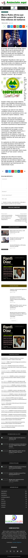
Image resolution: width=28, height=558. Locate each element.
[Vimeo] (17, 551)
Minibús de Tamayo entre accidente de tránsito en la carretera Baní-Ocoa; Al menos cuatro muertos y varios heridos (13, 367)
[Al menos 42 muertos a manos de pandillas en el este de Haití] (5, 240)
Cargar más (13, 320)
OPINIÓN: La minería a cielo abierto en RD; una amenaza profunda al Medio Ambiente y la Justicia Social (13, 372)
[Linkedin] (20, 26)
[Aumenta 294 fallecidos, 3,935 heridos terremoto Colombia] (5, 247)
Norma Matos (4, 414)
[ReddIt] (23, 26)
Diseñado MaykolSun (17, 542)
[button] (2, 8)
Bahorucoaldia (5, 22)
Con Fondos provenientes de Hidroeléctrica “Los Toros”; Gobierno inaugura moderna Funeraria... (17, 445)
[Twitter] (11, 26)
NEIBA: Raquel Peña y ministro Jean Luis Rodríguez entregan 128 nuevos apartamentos (18, 306)
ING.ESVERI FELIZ (4, 358)
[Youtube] (21, 551)
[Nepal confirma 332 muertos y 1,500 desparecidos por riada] (5, 233)
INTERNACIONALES (5, 242)
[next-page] (4, 252)
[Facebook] (8, 26)
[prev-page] (2, 252)
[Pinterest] (14, 26)
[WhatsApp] (17, 26)
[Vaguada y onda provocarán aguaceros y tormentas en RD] (5, 291)
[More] (24, 171)
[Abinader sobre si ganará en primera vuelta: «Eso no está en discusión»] (4, 481)
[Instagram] (10, 551)
